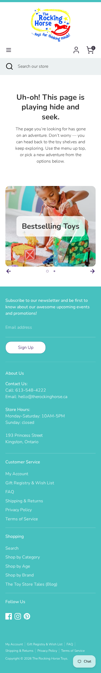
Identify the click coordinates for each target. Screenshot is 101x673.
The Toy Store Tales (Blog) (31, 584)
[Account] (76, 48)
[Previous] (8, 271)
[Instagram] (18, 616)
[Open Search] (9, 66)
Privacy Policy (18, 510)
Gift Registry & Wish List (29, 483)
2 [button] (54, 271)
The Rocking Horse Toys (49, 658)
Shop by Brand (19, 575)
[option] (50, 226)
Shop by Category (22, 557)
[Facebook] (8, 616)
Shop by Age (17, 566)
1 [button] (47, 271)
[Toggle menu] (8, 50)
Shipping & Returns (24, 501)
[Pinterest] (27, 616)
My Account (16, 474)
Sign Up (25, 347)
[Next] (92, 271)
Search (12, 548)
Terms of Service (21, 519)
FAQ (9, 492)
